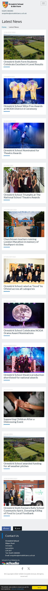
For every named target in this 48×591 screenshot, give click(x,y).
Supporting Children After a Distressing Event (19, 420)
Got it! (39, 587)
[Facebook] (22, 568)
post (18, 528)
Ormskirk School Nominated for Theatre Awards (21, 151)
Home (4, 27)
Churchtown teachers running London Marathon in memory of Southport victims (21, 242)
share (7, 528)
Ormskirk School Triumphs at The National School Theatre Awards (22, 196)
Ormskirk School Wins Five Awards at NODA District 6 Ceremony (23, 107)
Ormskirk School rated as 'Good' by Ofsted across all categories (23, 287)
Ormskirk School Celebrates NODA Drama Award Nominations (23, 331)
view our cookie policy (17, 589)
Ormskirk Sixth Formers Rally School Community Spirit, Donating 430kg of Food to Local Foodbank (24, 510)
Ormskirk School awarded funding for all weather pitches (22, 465)
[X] (28, 568)
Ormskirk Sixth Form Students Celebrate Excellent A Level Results (23, 63)
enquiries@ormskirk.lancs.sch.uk (14, 13)
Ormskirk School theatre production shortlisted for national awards (24, 376)
